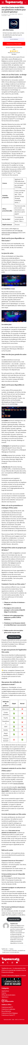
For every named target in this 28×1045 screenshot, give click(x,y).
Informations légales (13, 975)
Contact (4, 975)
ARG (16, 1019)
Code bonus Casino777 (8, 1015)
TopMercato (14, 923)
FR (22, 1019)
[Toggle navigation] (3, 2)
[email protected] (18, 783)
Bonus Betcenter (6, 1011)
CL (18, 1019)
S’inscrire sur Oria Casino (14, 44)
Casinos (4, 993)
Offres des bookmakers (8, 995)
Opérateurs (5, 997)
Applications (5, 991)
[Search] (25, 2)
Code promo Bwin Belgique (10, 1013)
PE (20, 1019)
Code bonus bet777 (7, 1007)
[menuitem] (25, 2)
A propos (23, 975)
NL (23, 1019)
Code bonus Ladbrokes (8, 1009)
